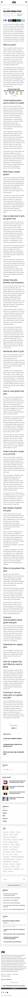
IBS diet (16, 854)
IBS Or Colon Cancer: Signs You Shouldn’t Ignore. (14, 934)
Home (4, 8)
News (4, 815)
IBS (7, 854)
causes (11, 834)
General (8, 8)
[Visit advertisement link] (14, 91)
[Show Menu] (1, 2)
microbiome (15, 861)
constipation (14, 837)
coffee (16, 834)
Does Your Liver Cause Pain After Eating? (12, 902)
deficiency (14, 839)
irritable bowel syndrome (8, 859)
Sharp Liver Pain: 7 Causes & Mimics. (11, 900)
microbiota (5, 864)
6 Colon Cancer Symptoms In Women (12, 738)
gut (11, 846)
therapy (5, 871)
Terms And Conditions (5, 976)
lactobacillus (19, 859)
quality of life (6, 866)
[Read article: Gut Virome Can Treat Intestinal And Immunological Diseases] (5, 793)
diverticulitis (6, 844)
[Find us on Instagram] (3, 992)
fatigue (12, 844)
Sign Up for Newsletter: (6, 979)
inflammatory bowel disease (17, 856)
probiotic (12, 864)
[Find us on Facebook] (1, 992)
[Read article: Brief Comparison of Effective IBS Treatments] (5, 788)
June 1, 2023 (7, 16)
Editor (19, 15)
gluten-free (5, 846)
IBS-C (11, 854)
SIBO (18, 866)
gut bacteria (16, 846)
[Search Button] (26, 2)
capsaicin (5, 834)
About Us (3, 974)
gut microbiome (13, 849)
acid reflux (5, 832)
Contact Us (9, 974)
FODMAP (18, 844)
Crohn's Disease (6, 839)
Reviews (5, 821)
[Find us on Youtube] (7, 992)
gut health (5, 849)
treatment (10, 871)
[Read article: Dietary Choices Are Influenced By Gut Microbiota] (5, 799)
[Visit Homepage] (14, 2)
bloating (18, 832)
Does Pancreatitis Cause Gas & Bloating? (12, 897)
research (13, 866)
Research (5, 818)
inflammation (6, 856)
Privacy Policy (15, 974)
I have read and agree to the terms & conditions (13, 985)
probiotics (18, 864)
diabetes (21, 839)
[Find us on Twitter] (5, 992)
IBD (4, 854)
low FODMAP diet (7, 861)
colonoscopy (6, 837)
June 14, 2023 (6, 740)
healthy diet (19, 851)
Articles (5, 810)
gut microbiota (6, 851)
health (13, 851)
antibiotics (12, 832)
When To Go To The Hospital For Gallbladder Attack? (14, 909)
